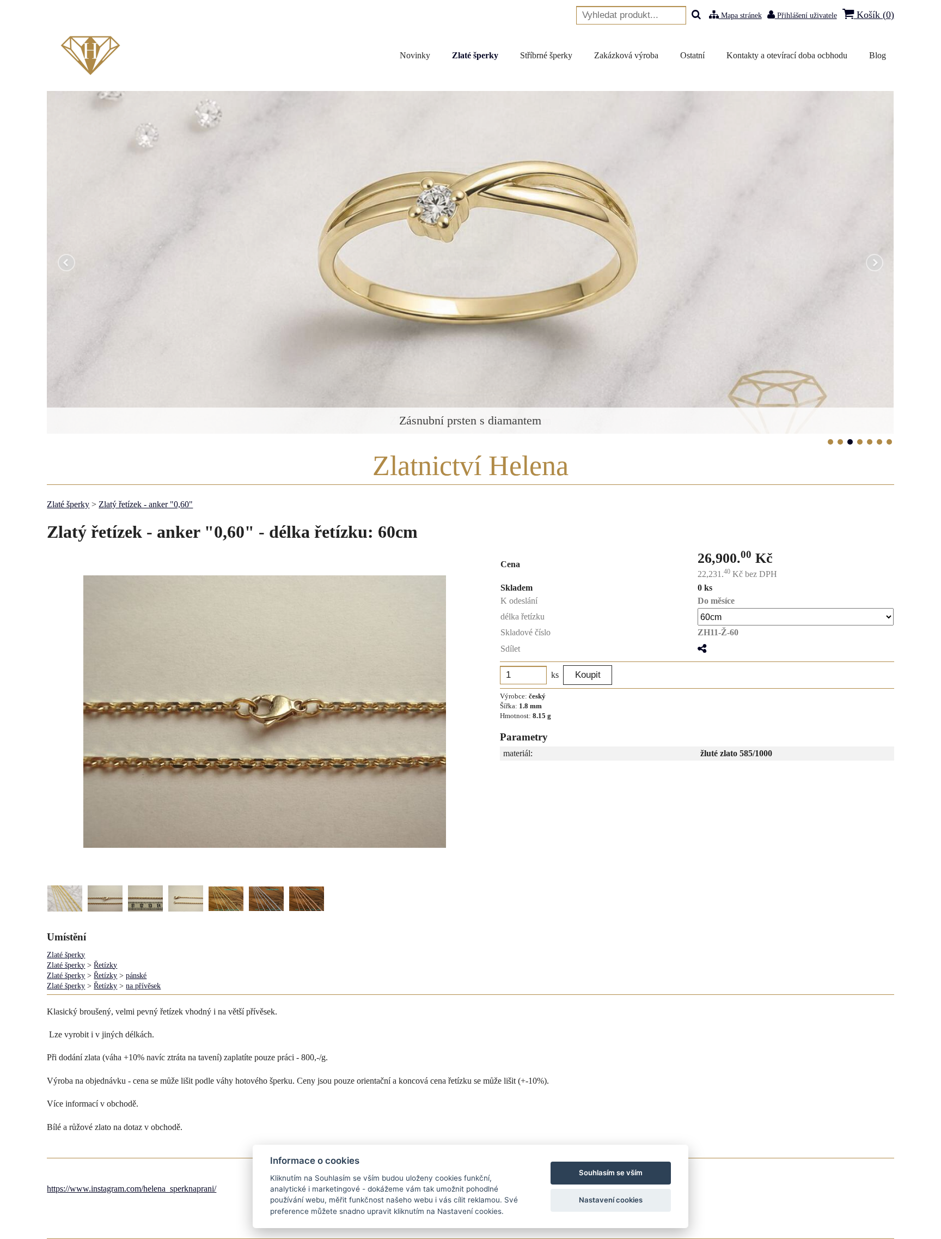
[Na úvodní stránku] (92, 55)
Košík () (874, 14)
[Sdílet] (702, 648)
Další (874, 262)
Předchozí (66, 262)
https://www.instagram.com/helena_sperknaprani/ (131, 1188)
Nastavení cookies (611, 1199)
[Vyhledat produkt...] (696, 15)
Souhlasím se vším (611, 1172)
